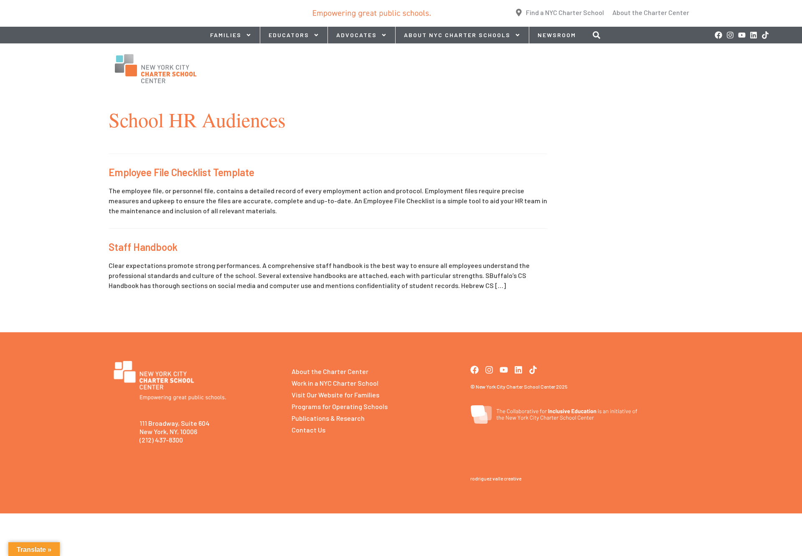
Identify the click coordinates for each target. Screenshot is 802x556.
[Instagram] (730, 35)
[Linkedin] (753, 35)
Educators (289, 34)
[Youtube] (741, 35)
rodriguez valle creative (495, 478)
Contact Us (308, 430)
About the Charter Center (330, 371)
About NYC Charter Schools (457, 34)
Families (225, 34)
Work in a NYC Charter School (335, 383)
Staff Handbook (143, 247)
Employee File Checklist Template (181, 172)
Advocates (356, 34)
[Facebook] (718, 35)
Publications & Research (328, 418)
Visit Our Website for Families (335, 395)
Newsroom (557, 34)
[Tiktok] (765, 35)
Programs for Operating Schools (340, 406)
